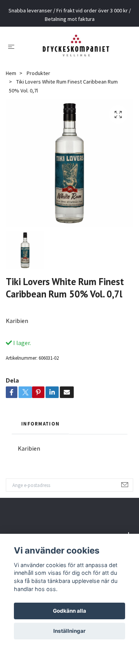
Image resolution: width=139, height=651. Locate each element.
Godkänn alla (69, 611)
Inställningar (69, 631)
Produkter (38, 78)
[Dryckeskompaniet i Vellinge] (76, 49)
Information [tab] (40, 429)
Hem (11, 78)
